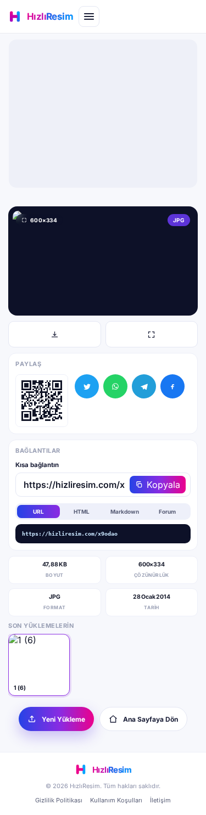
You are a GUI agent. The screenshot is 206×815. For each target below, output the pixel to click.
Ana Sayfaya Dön (150, 719)
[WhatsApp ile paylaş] (115, 386)
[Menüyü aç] (89, 16)
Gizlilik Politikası (58, 800)
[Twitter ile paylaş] (87, 386)
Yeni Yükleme (63, 719)
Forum (167, 511)
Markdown (124, 511)
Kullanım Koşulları (116, 800)
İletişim (160, 800)
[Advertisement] (103, 113)
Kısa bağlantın (37, 465)
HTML (82, 511)
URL (38, 511)
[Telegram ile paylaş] (144, 386)
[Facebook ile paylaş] (172, 386)
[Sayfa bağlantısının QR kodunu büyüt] (41, 400)
